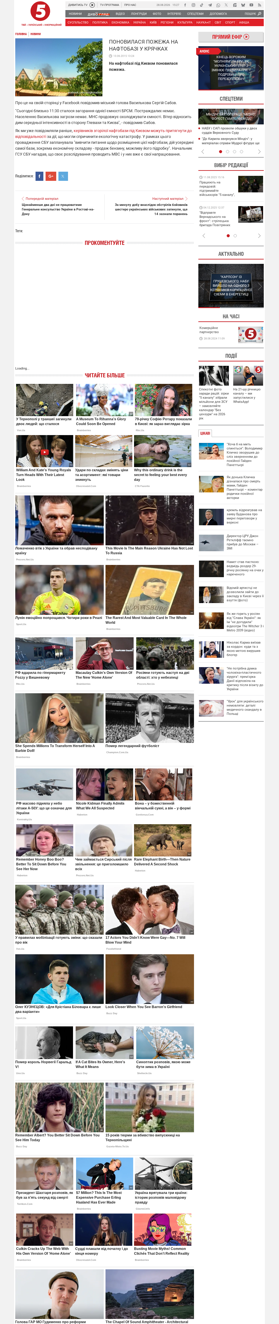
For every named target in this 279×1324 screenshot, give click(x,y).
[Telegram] (210, 5)
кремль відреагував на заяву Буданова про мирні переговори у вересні (244, 516)
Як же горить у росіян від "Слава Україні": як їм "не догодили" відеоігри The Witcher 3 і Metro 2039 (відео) (245, 622)
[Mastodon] (235, 5)
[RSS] (259, 5)
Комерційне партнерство (209, 330)
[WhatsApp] (218, 5)
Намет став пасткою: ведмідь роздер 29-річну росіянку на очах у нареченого (245, 568)
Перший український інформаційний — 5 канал (40, 14)
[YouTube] (251, 5)
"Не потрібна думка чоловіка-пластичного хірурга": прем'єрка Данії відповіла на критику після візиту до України (245, 678)
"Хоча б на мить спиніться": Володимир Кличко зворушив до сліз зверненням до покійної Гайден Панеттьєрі (244, 454)
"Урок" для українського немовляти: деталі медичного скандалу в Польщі (245, 707)
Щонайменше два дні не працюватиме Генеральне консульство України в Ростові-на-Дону (58, 209)
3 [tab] (234, 151)
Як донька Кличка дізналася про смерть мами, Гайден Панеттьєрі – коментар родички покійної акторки (244, 487)
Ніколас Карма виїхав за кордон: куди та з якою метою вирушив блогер (244, 649)
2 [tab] (227, 151)
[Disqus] (104, 310)
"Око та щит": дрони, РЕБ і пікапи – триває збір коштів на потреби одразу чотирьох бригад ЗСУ (217, 221)
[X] (226, 5)
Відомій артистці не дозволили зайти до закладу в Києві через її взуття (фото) (245, 594)
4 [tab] (241, 151)
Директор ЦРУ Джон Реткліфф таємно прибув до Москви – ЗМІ (243, 542)
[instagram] (193, 5)
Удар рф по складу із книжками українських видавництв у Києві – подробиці (228, 132)
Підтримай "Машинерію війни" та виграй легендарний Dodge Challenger (216, 188)
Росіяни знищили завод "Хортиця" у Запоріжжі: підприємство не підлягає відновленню (231, 143)
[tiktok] (201, 5)
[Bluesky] (243, 5)
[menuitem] (75, 13)
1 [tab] (220, 151)
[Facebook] (185, 5)
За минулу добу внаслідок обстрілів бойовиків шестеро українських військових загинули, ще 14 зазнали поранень (151, 209)
